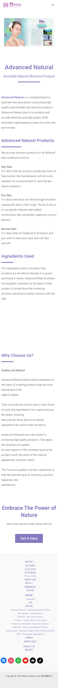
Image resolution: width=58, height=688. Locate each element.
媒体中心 (29, 583)
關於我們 (29, 562)
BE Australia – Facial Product (30, 613)
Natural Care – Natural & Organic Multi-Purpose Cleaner (30, 631)
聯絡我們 (29, 650)
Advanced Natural (12, 97)
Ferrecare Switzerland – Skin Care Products (30, 624)
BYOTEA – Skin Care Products (30, 617)
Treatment (30, 599)
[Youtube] (25, 660)
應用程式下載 (29, 646)
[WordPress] (40, 660)
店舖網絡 (29, 638)
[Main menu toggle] (52, 5)
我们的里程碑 (30, 572)
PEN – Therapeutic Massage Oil (30, 634)
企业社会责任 (30, 569)
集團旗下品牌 (30, 579)
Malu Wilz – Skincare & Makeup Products (30, 627)
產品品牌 (29, 606)
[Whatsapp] (18, 660)
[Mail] (32, 660)
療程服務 (29, 595)
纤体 (30, 602)
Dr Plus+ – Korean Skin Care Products (30, 620)
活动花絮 (30, 590)
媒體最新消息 (30, 587)
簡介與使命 (30, 566)
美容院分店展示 (30, 641)
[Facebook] (3, 660)
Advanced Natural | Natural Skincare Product (30, 610)
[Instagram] (11, 660)
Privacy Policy (30, 576)
